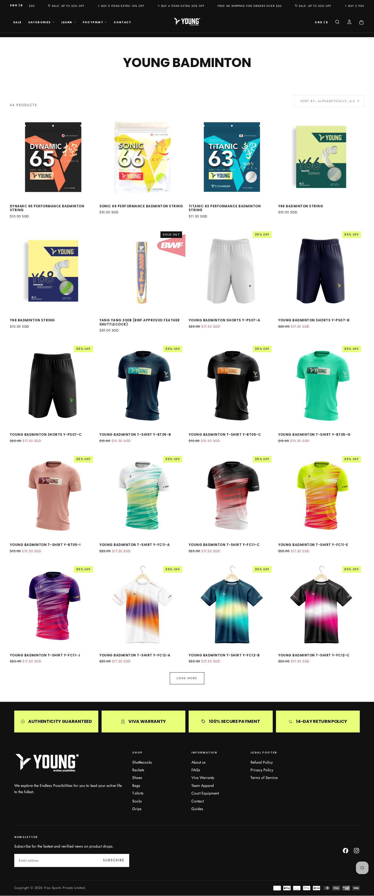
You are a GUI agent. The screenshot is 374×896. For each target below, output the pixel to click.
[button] (16, 5)
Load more (187, 678)
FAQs (195, 770)
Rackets (138, 770)
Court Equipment (205, 793)
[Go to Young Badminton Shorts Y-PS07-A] (232, 271)
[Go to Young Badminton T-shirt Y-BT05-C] (232, 385)
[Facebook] (345, 850)
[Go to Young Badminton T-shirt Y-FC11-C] (232, 496)
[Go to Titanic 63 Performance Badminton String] (232, 157)
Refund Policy (262, 762)
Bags (136, 785)
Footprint (93, 22)
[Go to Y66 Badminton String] (321, 157)
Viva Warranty (202, 777)
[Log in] (349, 22)
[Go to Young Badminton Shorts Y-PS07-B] (321, 271)
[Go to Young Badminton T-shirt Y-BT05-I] (53, 496)
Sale (17, 22)
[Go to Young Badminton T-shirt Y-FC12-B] (232, 606)
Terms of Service (264, 777)
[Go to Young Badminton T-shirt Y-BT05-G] (321, 385)
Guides (197, 808)
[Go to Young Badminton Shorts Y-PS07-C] (53, 385)
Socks (137, 801)
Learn (66, 22)
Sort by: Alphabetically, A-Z (328, 101)
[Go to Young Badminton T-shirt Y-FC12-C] (321, 606)
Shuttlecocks (142, 762)
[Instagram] (356, 850)
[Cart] (361, 22)
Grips (137, 808)
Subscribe (114, 860)
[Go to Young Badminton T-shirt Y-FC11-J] (53, 606)
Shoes (137, 777)
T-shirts (137, 793)
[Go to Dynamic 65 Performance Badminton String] (53, 157)
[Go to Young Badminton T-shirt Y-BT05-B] (142, 385)
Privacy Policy (262, 770)
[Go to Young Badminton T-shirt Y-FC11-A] (142, 496)
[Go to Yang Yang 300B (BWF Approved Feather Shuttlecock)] (142, 271)
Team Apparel (202, 785)
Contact (122, 22)
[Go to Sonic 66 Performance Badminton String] (142, 157)
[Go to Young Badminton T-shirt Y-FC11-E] (321, 496)
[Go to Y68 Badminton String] (53, 271)
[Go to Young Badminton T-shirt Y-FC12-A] (142, 606)
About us (198, 762)
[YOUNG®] (47, 763)
